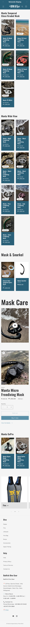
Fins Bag (5, 535)
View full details (6, 423)
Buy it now (15, 418)
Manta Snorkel (22, 281)
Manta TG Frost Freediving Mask (22, 39)
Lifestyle (5, 531)
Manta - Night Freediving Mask (7, 140)
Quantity (3, 403)
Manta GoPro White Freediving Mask (21, 459)
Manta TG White (7, 100)
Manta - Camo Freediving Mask (7, 236)
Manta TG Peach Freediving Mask (22, 70)
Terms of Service (8, 565)
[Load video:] (15, 325)
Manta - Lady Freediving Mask (21, 205)
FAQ (4, 557)
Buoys (5, 539)
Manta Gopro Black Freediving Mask (6, 459)
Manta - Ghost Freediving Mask (22, 172)
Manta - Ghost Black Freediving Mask (7, 173)
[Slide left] (11, 511)
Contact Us (6, 569)
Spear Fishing (7, 546)
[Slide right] (18, 511)
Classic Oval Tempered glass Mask (7, 282)
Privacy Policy (7, 561)
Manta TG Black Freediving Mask (7, 39)
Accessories (6, 543)
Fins (4, 505)
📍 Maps (6, 610)
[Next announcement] (27, 2)
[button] (3, 6)
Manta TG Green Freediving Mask (7, 70)
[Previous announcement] (3, 2)
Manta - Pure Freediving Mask (7, 205)
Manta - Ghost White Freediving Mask (22, 141)
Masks (5, 524)
